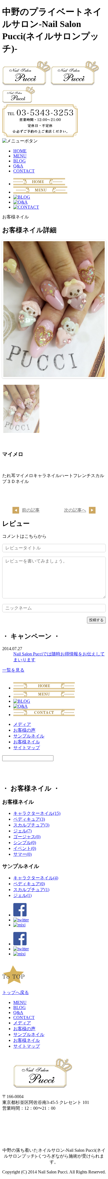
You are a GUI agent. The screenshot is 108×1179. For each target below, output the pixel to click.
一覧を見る (13, 670)
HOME (20, 151)
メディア (22, 724)
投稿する (96, 620)
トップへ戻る (15, 992)
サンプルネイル (28, 736)
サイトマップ (26, 747)
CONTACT (24, 171)
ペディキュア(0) (29, 883)
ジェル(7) (22, 830)
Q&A (18, 166)
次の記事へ (75, 510)
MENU (20, 156)
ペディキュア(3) (29, 819)
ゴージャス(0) (26, 836)
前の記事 (31, 510)
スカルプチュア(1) (31, 889)
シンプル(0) (24, 842)
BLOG (19, 161)
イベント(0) (24, 848)
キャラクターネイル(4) (35, 877)
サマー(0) (22, 854)
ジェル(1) (22, 895)
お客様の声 (24, 730)
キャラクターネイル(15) (36, 813)
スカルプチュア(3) (31, 825)
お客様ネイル (26, 741)
